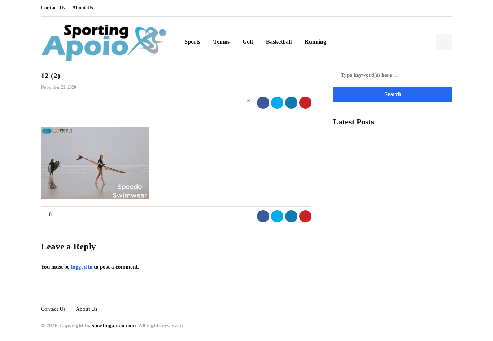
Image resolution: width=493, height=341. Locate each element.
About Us (82, 7)
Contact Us (53, 7)
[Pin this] (305, 103)
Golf (248, 42)
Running (315, 42)
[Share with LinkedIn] (291, 103)
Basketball (279, 42)
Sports (192, 42)
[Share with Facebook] (263, 103)
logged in (81, 267)
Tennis (221, 42)
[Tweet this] (277, 103)
